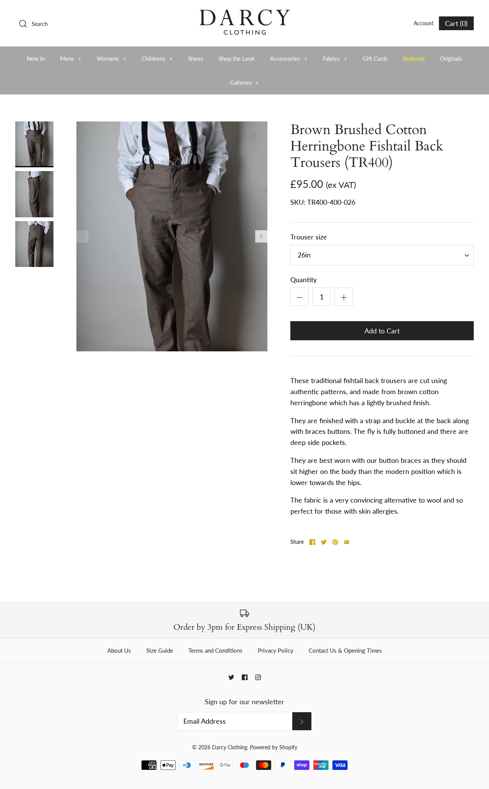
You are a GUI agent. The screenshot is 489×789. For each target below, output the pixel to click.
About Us (119, 650)
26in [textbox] (304, 255)
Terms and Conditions (215, 650)
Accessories (289, 58)
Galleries (244, 82)
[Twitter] (231, 677)
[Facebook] (245, 677)
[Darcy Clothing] (244, 13)
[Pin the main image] (335, 542)
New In (36, 58)
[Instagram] (258, 677)
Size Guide (159, 650)
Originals (451, 58)
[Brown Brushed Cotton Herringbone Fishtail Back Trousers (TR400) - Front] (34, 144)
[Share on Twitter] (324, 542)
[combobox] (382, 255)
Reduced (413, 58)
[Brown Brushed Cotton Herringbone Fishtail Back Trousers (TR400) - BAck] (34, 244)
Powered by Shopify (273, 747)
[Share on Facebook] (312, 542)
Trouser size (308, 237)
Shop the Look (237, 58)
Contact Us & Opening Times (345, 650)
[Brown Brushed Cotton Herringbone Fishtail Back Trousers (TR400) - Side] (34, 194)
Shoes (195, 58)
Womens (111, 58)
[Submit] (301, 721)
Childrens (157, 58)
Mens (70, 58)
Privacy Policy (275, 650)
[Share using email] (347, 542)
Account (424, 23)
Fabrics (335, 58)
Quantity (303, 279)
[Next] (261, 236)
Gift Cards (375, 58)
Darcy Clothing (229, 747)
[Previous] (82, 236)
